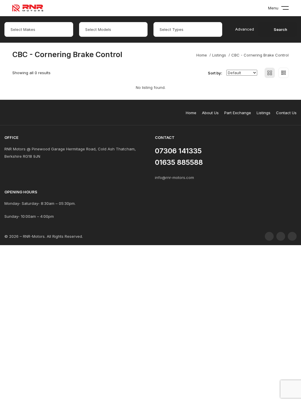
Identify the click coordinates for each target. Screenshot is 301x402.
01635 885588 (179, 162)
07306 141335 (178, 151)
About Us (210, 112)
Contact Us (286, 112)
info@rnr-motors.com (174, 177)
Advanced (244, 29)
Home (201, 55)
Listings (219, 55)
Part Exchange (237, 112)
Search (280, 29)
